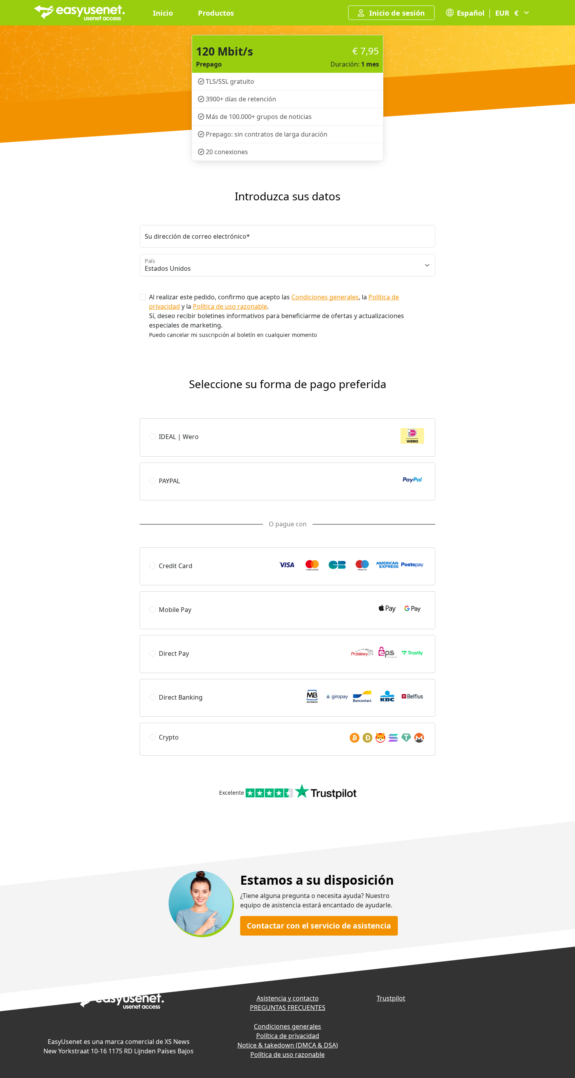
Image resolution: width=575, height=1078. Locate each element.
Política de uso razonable (230, 306)
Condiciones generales (325, 297)
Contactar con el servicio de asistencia (319, 925)
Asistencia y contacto (288, 998)
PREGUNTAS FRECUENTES (287, 1007)
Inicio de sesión (396, 13)
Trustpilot (391, 998)
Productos (216, 13)
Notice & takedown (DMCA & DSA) (287, 1045)
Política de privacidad (287, 1035)
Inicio (163, 13)
